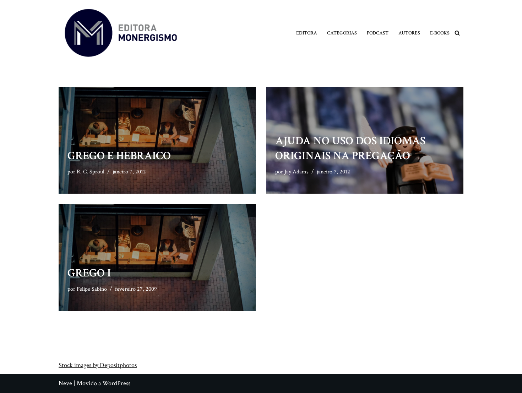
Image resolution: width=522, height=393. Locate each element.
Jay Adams (296, 172)
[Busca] (457, 33)
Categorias (342, 32)
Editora (306, 32)
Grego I (89, 273)
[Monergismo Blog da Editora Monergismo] (121, 32)
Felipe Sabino (92, 289)
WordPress (116, 383)
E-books (440, 32)
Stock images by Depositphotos (98, 365)
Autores (409, 32)
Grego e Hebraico (119, 156)
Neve (65, 383)
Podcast (377, 32)
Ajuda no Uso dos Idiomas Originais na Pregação (350, 148)
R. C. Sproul (90, 172)
